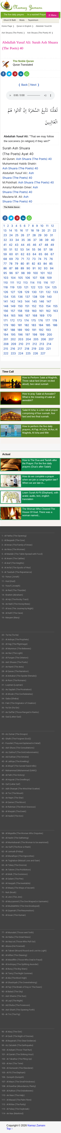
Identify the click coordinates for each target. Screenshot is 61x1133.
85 (51, 263)
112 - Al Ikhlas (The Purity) (14, 1104)
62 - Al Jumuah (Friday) (12, 851)
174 (26, 320)
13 (5, 230)
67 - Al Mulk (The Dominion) (15, 874)
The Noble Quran (23, 61)
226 (35, 353)
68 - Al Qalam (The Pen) (12, 879)
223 (13, 353)
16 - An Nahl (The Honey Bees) (16, 604)
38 (40, 240)
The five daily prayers (14, 14)
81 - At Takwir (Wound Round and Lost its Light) (24, 950)
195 (13, 334)
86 (5, 268)
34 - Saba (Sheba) (10, 698)
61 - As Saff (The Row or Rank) (16, 847)
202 (13, 339)
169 (42, 315)
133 (55, 292)
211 (28, 344)
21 (48, 230)
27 (28, 235)
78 (10, 263)
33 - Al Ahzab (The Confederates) (17, 694)
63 (28, 254)
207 (51, 339)
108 (42, 277)
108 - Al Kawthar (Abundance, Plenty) (19, 1086)
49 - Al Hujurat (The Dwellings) (16, 779)
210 (21, 344)
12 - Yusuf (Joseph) (11, 586)
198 (34, 334)
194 (5, 334)
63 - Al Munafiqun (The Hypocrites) (18, 856)
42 (10, 244)
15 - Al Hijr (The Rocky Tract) (15, 599)
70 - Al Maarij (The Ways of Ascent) (18, 888)
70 (17, 259)
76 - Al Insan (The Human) (14, 915)
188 (12, 329)
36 (29, 240)
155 (55, 306)
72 (28, 259)
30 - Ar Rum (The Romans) (14, 680)
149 (13, 306)
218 (27, 348)
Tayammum (33, 20)
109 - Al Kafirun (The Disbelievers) (17, 1090)
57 (45, 249)
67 (52, 254)
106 (27, 277)
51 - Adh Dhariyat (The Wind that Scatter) (21, 788)
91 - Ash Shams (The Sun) (14, 996)
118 (5, 287)
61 (16, 254)
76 (51, 259)
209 (13, 344)
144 (27, 301)
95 (5, 273)
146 (41, 301)
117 (52, 282)
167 (27, 315)
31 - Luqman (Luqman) (12, 685)
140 (49, 296)
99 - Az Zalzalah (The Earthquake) (17, 1045)
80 (22, 263)
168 (34, 315)
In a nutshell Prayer (36, 14)
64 (34, 254)
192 (41, 329)
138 (34, 296)
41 (5, 244)
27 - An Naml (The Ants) (13, 667)
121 (26, 287)
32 (5, 240)
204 (28, 339)
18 (32, 230)
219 (34, 348)
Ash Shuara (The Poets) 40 (34, 159)
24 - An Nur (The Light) (12, 653)
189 (19, 329)
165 (13, 315)
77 (5, 263)
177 (47, 320)
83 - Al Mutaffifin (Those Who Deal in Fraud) (22, 960)
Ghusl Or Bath (10, 20)
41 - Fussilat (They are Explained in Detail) (21, 743)
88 (16, 268)
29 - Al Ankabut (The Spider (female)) (19, 676)
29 (39, 235)
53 (22, 249)
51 (10, 249)
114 (32, 282)
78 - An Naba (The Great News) (16, 937)
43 (16, 244)
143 (19, 301)
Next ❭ (35, 84)
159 (27, 310)
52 (16, 249)
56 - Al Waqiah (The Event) (14, 811)
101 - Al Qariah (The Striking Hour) (18, 1054)
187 (5, 329)
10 (41, 225)
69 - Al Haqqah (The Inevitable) (16, 883)
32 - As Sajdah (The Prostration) (17, 689)
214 (49, 344)
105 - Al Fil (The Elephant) (13, 1072)
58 (51, 249)
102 (49, 273)
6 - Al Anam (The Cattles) (13, 558)
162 (48, 310)
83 (39, 263)
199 (42, 334)
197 (27, 334)
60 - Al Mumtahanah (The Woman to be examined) (25, 842)
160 (34, 310)
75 (45, 259)
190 (27, 329)
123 (40, 287)
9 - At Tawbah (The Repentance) (17, 572)
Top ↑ (10, 1128)
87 (11, 268)
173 (19, 320)
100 (35, 273)
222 (5, 353)
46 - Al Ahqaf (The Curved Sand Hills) (19, 766)
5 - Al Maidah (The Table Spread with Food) (22, 554)
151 (27, 306)
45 (28, 244)
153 (41, 306)
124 (47, 287)
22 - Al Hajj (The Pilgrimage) (14, 644)
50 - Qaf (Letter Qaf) (11, 784)
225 (28, 353)
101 (42, 273)
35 (23, 240)
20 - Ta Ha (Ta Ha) (10, 635)
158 (20, 310)
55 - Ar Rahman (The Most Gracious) (19, 807)
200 (49, 334)
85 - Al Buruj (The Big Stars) (14, 969)
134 (5, 296)
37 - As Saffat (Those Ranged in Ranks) (20, 712)
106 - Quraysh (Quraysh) (13, 1077)
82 (33, 263)
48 (46, 244)
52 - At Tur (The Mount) (12, 793)
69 (11, 259)
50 (5, 249)
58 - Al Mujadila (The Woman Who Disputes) (22, 833)
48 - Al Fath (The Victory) (13, 775)
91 (34, 268)
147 (49, 301)
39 (46, 240)
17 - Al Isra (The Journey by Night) (17, 608)
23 (5, 235)
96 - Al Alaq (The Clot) (12, 1031)
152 (34, 306)
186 (55, 325)
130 (34, 292)
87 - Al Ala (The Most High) (14, 978)
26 (22, 235)
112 (19, 282)
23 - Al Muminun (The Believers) (16, 648)
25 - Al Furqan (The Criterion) (15, 657)
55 (33, 249)
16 (21, 230)
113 (25, 282)
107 (35, 277)
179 (5, 325)
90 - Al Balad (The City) (12, 991)
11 (47, 225)
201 (5, 339)
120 (19, 287)
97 (17, 273)
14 (10, 230)
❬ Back (23, 84)
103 (5, 277)
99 (29, 273)
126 (5, 292)
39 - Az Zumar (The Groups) (15, 734)
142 (12, 301)
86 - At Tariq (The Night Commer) (17, 973)
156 (5, 310)
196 (20, 334)
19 (37, 230)
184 (41, 325)
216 (12, 348)
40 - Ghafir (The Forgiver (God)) (16, 738)
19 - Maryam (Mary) (11, 617)
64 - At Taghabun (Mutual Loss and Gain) (21, 860)
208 (5, 344)
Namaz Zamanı (36, 1125)
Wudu (22, 20)
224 (20, 353)
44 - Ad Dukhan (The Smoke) (15, 757)
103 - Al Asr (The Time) (12, 1063)
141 (5, 301)
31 (51, 235)
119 (12, 287)
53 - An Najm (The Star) (12, 798)
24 (11, 235)
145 (34, 301)
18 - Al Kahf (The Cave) (12, 613)
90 (28, 268)
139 (42, 296)
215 (5, 348)
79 (16, 263)
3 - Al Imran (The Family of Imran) (17, 545)
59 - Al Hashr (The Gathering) (15, 838)
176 (40, 320)
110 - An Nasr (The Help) (13, 1095)
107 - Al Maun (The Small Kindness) (18, 1081)
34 (17, 240)
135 (13, 296)
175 (33, 320)
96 (11, 273)
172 (12, 320)
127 (13, 292)
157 (13, 310)
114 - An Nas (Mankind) (12, 1113)
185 (48, 325)
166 (20, 315)
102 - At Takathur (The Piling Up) (17, 1059)
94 (52, 268)
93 (45, 268)
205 (35, 339)
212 (34, 344)
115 (39, 282)
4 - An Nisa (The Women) (13, 549)
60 (11, 254)
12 (52, 225)
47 (40, 244)
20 (43, 230)
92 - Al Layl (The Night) (12, 1000)
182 (26, 325)
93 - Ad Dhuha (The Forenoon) (16, 1005)
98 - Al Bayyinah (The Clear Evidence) (19, 1041)
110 (5, 282)
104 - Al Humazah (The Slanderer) (17, 1068)
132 (48, 292)
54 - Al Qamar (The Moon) (14, 802)
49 (52, 244)
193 (48, 329)
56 (39, 249)
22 (54, 230)
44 (22, 244)
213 (41, 344)
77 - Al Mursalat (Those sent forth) (18, 932)
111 (12, 282)
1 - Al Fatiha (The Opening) (14, 536)
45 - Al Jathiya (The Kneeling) (15, 761)
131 (41, 292)
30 (45, 235)
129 (27, 292)
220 (41, 348)
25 (16, 235)
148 (5, 306)
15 (15, 230)
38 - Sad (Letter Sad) (11, 717)
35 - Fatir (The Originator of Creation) (19, 703)
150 (20, 306)
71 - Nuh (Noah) (9, 892)
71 (22, 259)
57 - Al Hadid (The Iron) (12, 816)
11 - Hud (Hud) (8, 581)
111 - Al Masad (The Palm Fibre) (16, 1100)
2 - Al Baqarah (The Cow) (13, 540)
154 (48, 306)
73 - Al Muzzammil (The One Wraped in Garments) (25, 901)
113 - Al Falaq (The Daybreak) (15, 1109)
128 (20, 292)
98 (23, 273)
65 (40, 254)
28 (34, 235)
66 (46, 254)
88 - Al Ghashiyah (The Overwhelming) (19, 982)
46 (34, 244)
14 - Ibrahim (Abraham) (12, 595)
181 (20, 325)
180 (13, 325)
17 (26, 230)
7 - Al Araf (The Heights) (13, 563)
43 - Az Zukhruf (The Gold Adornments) (20, 752)
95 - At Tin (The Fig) (11, 1014)
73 (34, 259)
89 (22, 268)
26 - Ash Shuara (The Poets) (15, 662)
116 (46, 282)
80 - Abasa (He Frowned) (13, 946)
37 (35, 240)
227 (43, 353)
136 (20, 296)
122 (33, 287)
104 (13, 277)
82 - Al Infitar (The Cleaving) (14, 955)
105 (20, 277)
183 (33, 325)
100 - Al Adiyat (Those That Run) (17, 1050)
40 (52, 240)
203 (20, 339)
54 (28, 249)
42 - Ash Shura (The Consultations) (18, 748)
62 (22, 254)
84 (45, 263)
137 (27, 296)
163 (55, 310)
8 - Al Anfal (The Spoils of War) (16, 567)
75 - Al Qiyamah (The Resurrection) (18, 910)
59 (5, 254)
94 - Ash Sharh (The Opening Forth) (18, 1009)
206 (43, 339)
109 (49, 277)
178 (54, 320)
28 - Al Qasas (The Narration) (15, 671)
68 (5, 259)
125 (54, 287)
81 (28, 263)
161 (41, 310)
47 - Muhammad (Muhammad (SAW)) (19, 770)
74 (39, 259)
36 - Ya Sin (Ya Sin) (10, 707)
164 (5, 315)
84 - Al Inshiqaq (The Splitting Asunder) (20, 964)
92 (39, 268)
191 (34, 329)
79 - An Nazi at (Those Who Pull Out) (18, 941)
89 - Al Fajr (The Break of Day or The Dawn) (22, 987)
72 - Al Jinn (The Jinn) (12, 897)
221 (48, 348)
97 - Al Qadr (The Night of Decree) (17, 1036)
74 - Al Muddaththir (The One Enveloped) (21, 906)
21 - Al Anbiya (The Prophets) (15, 639)
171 (5, 320)
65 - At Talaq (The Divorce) (14, 865)
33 (11, 240)
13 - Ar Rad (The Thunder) (14, 590)
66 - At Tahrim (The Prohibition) (16, 869)
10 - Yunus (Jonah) (10, 576)
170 (49, 315)
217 (20, 348)
